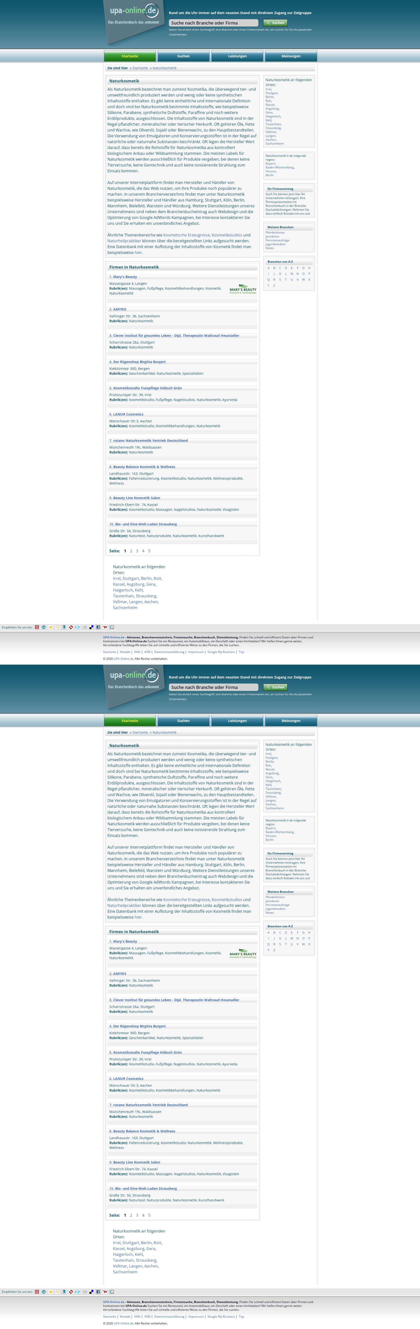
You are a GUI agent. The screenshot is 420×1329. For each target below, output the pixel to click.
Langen (271, 136)
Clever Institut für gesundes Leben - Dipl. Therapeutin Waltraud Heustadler (176, 335)
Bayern (270, 163)
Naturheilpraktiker (124, 240)
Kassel (270, 105)
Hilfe (137, 652)
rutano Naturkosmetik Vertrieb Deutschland (150, 440)
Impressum (196, 652)
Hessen (271, 171)
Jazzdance (272, 236)
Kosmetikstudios (227, 235)
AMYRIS (119, 309)
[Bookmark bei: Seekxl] (57, 627)
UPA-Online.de (113, 637)
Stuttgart (272, 93)
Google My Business (221, 652)
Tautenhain (273, 124)
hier (138, 252)
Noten (270, 248)
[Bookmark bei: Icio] (43, 627)
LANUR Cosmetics (128, 414)
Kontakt (125, 652)
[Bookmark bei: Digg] (84, 627)
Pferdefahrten (275, 232)
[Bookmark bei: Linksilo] (71, 627)
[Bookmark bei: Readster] (77, 627)
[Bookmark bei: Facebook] (98, 627)
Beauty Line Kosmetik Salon (136, 497)
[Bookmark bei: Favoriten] (50, 627)
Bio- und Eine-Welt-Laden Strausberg (146, 524)
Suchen (183, 56)
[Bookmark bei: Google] (111, 627)
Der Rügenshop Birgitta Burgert (139, 361)
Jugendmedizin (276, 244)
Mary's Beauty (125, 276)
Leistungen (237, 56)
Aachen (271, 140)
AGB (147, 652)
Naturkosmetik (164, 68)
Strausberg (273, 128)
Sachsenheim (275, 143)
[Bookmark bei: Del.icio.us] (91, 627)
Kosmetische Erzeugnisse (186, 235)
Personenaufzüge (277, 240)
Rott (268, 101)
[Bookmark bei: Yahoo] (105, 627)
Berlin (270, 97)
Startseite (130, 56)
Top (241, 652)
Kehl (268, 120)
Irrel (268, 89)
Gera (269, 112)
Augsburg (272, 108)
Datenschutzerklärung (169, 652)
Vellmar (271, 132)
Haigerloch (273, 116)
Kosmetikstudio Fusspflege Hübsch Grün (147, 388)
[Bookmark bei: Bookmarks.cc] (64, 627)
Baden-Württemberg (280, 167)
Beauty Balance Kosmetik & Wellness (144, 466)
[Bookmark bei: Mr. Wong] (37, 627)
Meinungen (291, 56)
